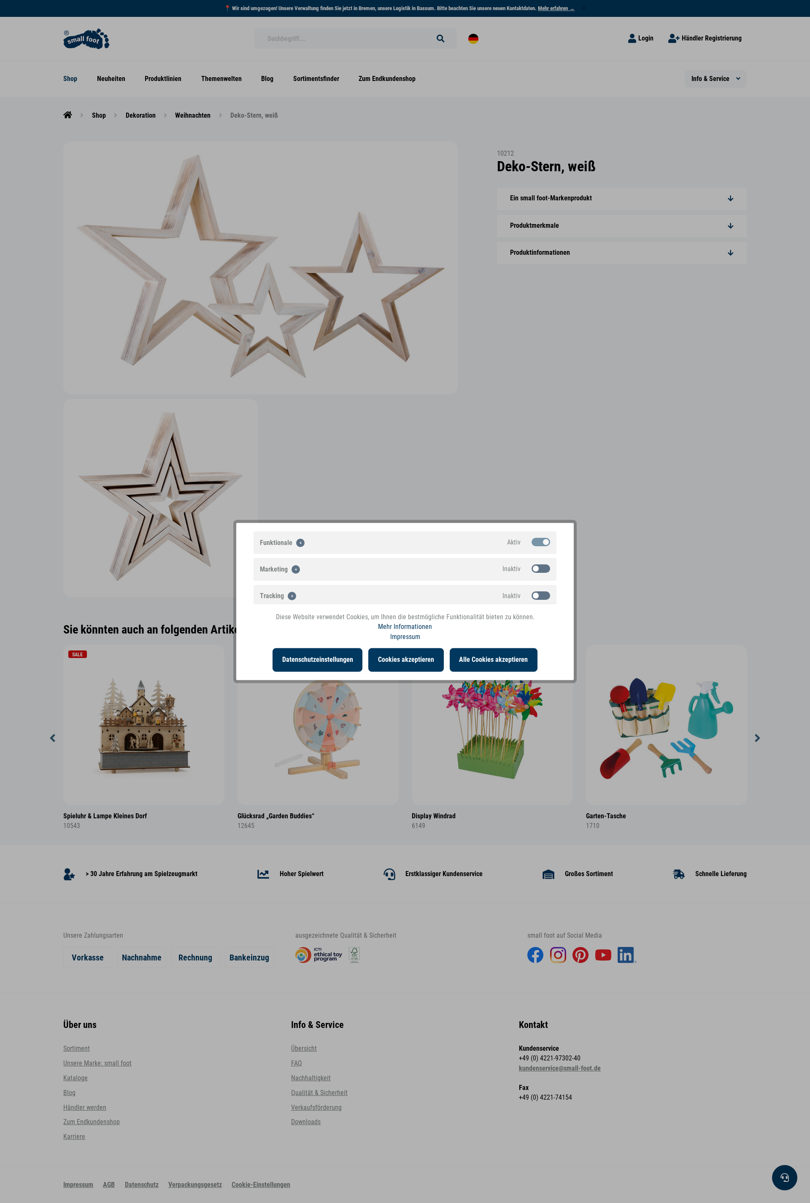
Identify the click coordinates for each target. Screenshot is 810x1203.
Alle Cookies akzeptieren (493, 660)
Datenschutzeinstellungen (317, 660)
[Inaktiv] (541, 568)
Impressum (405, 636)
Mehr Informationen (405, 627)
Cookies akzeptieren (406, 660)
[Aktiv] (541, 542)
